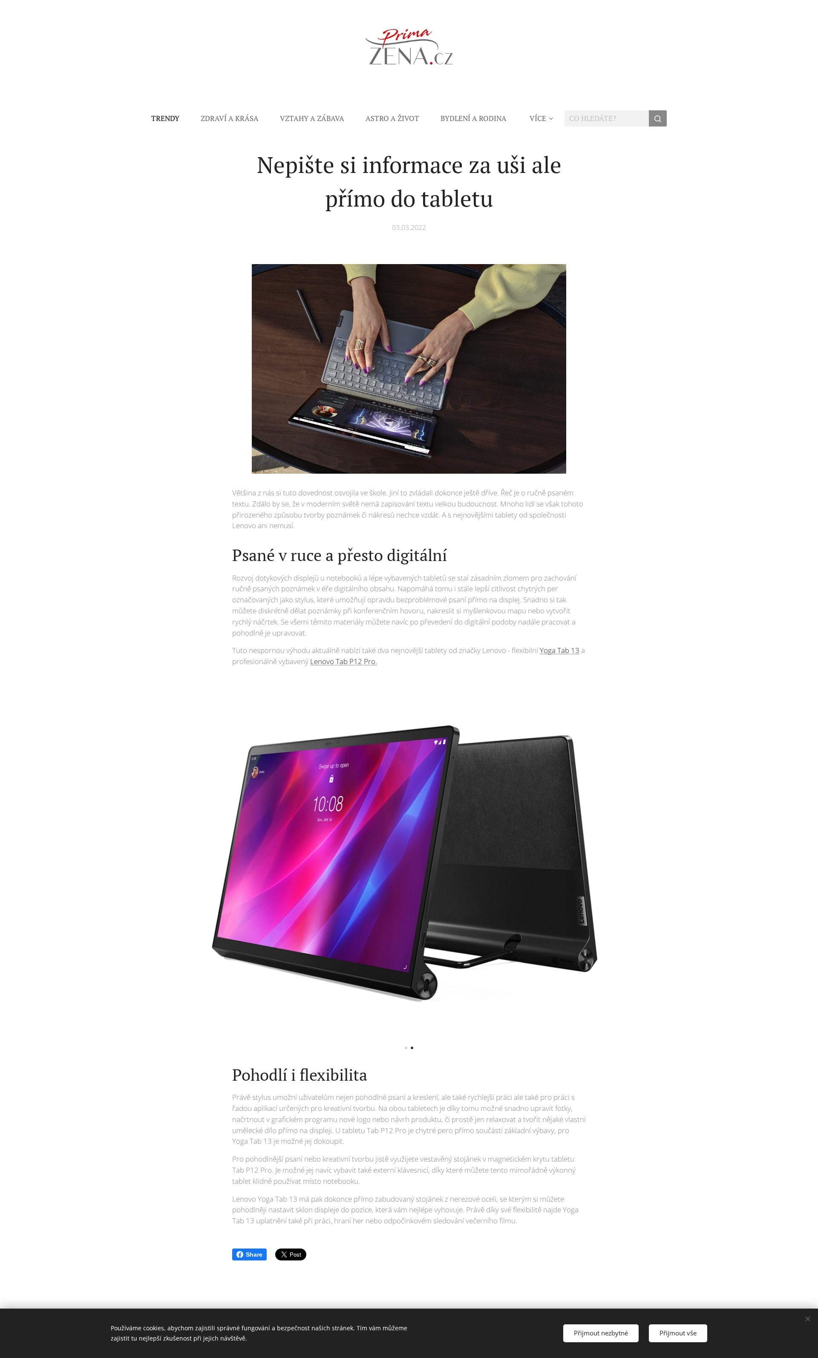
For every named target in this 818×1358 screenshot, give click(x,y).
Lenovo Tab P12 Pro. (343, 661)
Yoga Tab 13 (559, 650)
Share (254, 1254)
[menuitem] (170, 118)
